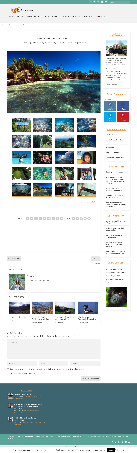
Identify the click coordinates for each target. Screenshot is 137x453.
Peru (42, 397)
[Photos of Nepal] (19, 308)
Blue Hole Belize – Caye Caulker (116, 222)
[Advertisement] (54, 237)
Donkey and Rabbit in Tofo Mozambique (114, 196)
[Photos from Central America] (88, 308)
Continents (37, 397)
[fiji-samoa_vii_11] (64, 157)
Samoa (68, 42)
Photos (86, 17)
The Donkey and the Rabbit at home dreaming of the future (116, 205)
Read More (119, 450)
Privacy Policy (23, 2)
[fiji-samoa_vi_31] (42, 189)
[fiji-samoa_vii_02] (86, 173)
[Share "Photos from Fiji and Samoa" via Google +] (36, 218)
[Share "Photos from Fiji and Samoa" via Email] (57, 218)
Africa (37, 410)
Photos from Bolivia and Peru (41, 318)
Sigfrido (109, 235)
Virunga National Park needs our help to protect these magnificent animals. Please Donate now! (116, 275)
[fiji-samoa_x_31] (64, 125)
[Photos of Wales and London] (65, 308)
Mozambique (18, 412)
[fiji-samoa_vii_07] (21, 173)
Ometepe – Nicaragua (114, 172)
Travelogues (51, 17)
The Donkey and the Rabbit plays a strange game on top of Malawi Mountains (115, 180)
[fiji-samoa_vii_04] (64, 173)
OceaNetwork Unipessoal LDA (71, 436)
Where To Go (33, 17)
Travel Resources (69, 17)
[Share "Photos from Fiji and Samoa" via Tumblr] (40, 218)
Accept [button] (110, 450)
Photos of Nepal (18, 317)
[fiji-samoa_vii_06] (42, 173)
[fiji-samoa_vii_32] (42, 157)
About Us (11, 2)
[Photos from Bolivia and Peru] (42, 308)
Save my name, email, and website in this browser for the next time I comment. (48, 369)
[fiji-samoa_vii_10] (86, 157)
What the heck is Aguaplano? (116, 236)
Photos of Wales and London (64, 318)
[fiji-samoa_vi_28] (64, 189)
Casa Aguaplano (16, 17)
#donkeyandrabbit (29, 410)
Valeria (35, 42)
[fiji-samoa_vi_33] (21, 189)
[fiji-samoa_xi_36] (42, 125)
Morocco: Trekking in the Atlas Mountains (114, 244)
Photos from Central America (87, 318)
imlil (107, 228)
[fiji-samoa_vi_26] (86, 189)
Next (93, 202)
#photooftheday (28, 397)
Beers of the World (113, 152)
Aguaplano (29, 436)
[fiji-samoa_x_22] (86, 125)
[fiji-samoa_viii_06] (86, 141)
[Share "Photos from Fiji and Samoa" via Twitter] (32, 218)
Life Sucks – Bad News (115, 158)
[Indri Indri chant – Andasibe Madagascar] (10, 419)
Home (4, 25)
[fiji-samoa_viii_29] (64, 141)
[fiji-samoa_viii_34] (42, 141)
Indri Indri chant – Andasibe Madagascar (115, 189)
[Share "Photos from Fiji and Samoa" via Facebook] (27, 218)
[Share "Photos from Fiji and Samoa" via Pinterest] (44, 218)
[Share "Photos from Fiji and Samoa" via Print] (62, 218)
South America (18, 398)
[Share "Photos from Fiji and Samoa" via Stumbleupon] (53, 218)
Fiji (55, 42)
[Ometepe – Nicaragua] (10, 396)
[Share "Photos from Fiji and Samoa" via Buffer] (49, 218)
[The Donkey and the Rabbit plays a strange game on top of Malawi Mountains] (10, 405)
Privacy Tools (38, 2)
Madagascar (18, 424)
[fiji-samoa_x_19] (21, 141)
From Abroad (111, 135)
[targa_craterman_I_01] (21, 125)
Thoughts (110, 147)
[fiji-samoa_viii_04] (21, 157)
